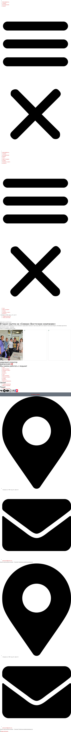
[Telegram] (4, 390)
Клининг (4, 6)
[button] (35, 78)
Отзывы (4, 160)
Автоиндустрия (5, 4)
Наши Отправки (5, 159)
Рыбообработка (5, 2)
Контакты (4, 163)
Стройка (4, 3)
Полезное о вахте (6, 161)
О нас (3, 157)
